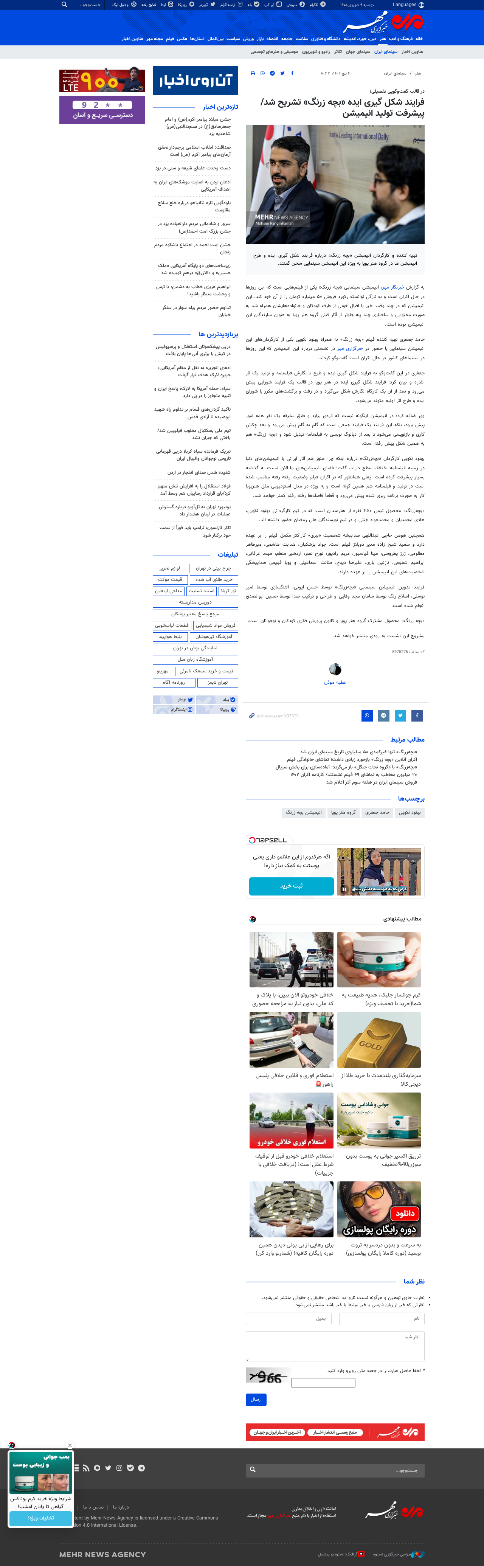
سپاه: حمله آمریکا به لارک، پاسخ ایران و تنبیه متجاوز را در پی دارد (192, 392)
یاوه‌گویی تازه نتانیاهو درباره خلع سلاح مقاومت (194, 206)
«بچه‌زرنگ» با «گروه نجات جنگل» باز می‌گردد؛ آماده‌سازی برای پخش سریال (346, 767)
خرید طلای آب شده (214, 580)
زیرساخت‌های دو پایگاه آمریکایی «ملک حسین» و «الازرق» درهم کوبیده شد (194, 269)
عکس (182, 39)
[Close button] (70, 1445)
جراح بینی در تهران (213, 568)
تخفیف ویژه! (41, 1519)
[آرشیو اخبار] (75, 1469)
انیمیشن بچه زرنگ (304, 812)
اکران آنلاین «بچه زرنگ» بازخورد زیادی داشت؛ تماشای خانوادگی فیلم (352, 760)
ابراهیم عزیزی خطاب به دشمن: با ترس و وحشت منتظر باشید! (193, 290)
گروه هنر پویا (343, 812)
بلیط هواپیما (170, 637)
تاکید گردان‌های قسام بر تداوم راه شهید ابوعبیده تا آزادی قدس (192, 413)
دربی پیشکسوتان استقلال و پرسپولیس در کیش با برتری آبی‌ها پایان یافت (193, 350)
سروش (292, 5)
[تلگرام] (141, 1469)
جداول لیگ (121, 5)
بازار (260, 39)
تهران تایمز (218, 682)
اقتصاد (272, 39)
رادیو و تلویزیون (316, 51)
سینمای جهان (358, 51)
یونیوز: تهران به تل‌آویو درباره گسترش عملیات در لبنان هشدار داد (195, 510)
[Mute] (355, 889)
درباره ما (121, 1507)
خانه (419, 39)
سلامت (302, 39)
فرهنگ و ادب (401, 39)
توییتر (204, 5)
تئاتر (338, 51)
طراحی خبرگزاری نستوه (392, 1554)
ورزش (248, 39)
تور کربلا (228, 591)
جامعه (287, 39)
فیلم (170, 39)
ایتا (164, 5)
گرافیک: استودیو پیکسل (338, 1554)
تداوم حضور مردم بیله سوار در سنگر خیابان (196, 311)
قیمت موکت (170, 580)
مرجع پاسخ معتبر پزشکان (195, 614)
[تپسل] (252, 840)
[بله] (130, 1469)
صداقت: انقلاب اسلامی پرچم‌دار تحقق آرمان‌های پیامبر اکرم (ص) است (194, 151)
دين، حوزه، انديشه (360, 39)
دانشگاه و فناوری (326, 39)
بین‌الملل (215, 39)
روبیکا (183, 5)
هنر (383, 39)
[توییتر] (108, 1469)
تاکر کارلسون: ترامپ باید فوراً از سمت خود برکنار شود (195, 531)
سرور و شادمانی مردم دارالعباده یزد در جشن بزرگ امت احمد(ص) (194, 227)
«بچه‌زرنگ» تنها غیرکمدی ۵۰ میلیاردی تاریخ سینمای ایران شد (358, 752)
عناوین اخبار (412, 51)
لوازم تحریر (170, 568)
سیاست (233, 39)
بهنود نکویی (410, 812)
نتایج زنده (149, 5)
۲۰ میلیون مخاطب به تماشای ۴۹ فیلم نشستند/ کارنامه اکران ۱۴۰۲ (353, 775)
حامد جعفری (377, 812)
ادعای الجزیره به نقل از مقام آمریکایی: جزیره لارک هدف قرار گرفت (194, 371)
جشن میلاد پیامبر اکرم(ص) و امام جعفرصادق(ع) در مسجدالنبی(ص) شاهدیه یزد (198, 127)
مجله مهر (154, 39)
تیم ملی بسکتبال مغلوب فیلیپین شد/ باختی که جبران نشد (194, 434)
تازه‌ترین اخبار (220, 107)
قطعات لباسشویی (172, 625)
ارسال (256, 1399)
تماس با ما (93, 1507)
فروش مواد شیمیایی (216, 625)
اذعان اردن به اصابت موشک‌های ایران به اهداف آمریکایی (192, 185)
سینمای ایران (385, 51)
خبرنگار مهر (394, 287)
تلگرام (314, 5)
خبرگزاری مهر (351, 348)
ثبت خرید (291, 886)
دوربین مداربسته (195, 602)
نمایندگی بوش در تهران (195, 648)
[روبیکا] (97, 1469)
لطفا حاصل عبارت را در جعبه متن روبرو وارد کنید (376, 1371)
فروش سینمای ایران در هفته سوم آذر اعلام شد (371, 782)
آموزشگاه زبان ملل (195, 659)
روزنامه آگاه (174, 682)
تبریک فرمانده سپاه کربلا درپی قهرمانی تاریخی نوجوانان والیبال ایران (193, 455)
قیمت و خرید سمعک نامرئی (207, 671)
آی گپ (269, 5)
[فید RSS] (86, 1469)
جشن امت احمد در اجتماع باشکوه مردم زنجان (192, 248)
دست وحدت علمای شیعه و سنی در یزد (193, 168)
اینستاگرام (228, 5)
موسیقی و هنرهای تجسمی (274, 51)
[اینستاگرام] (119, 1469)
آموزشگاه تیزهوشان (213, 637)
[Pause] (344, 889)
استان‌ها (197, 39)
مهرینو (163, 671)
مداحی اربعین (168, 591)
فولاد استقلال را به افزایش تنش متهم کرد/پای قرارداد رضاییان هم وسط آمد (194, 490)
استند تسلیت (201, 591)
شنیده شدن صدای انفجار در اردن (199, 472)
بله (250, 5)
